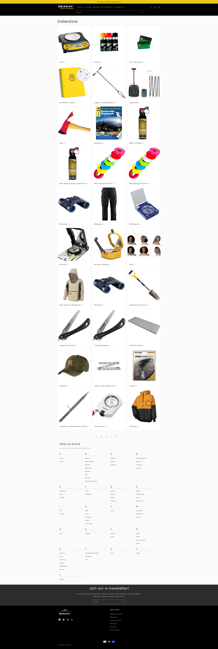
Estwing (62, 497)
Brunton (62, 264)
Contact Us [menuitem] (118, 7)
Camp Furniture (136, 345)
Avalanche (133, 103)
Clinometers (99, 426)
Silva (61, 556)
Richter (138, 537)
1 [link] (96, 437)
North (61, 533)
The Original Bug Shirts (92, 553)
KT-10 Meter (88, 524)
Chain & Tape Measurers (104, 386)
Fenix (86, 491)
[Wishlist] (151, 7)
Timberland (88, 556)
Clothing (132, 426)
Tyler (86, 560)
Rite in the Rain (140, 540)
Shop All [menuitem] (80, 7)
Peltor (112, 537)
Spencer (62, 563)
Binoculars (63, 224)
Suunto (62, 569)
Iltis (61, 510)
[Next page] (122, 437)
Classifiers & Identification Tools (72, 426)
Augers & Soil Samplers (104, 103)
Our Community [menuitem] (106, 7)
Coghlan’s (113, 465)
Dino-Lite (139, 461)
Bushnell (98, 305)
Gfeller (113, 497)
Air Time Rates (135, 62)
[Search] (142, 12)
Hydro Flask (139, 501)
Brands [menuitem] (89, 7)
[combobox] (109, 12)
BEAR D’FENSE (135, 143)
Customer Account (116, 614)
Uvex (112, 553)
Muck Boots (139, 514)
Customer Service (115, 620)
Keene (87, 514)
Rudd (137, 543)
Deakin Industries (141, 458)
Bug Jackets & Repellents (70, 305)
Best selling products (103, 183)
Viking (138, 553)
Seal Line (62, 553)
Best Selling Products (138, 183)
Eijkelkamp (63, 491)
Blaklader (98, 224)
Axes (61, 143)
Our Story (113, 627)
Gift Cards (113, 623)
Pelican (113, 533)
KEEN (86, 510)
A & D (61, 62)
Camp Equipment (101, 345)
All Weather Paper (67, 103)
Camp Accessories (67, 345)
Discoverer (139, 465)
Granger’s (113, 501)
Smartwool (63, 560)
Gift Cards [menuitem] (96, 7)
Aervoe (97, 62)
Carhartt (62, 386)
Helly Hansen (140, 494)
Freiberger (88, 494)
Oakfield (87, 533)
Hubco (138, 497)
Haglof (138, 491)
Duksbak (138, 468)
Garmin (113, 491)
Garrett (113, 494)
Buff (131, 264)
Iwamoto (62, 514)
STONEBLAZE (64, 566)
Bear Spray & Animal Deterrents (72, 183)
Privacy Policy (114, 630)
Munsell (138, 517)
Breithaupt (133, 224)
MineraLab (139, 510)
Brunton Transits (101, 264)
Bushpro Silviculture (138, 305)
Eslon (61, 494)
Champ (132, 386)
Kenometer (88, 517)
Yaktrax (62, 579)
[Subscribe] (124, 602)
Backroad (98, 143)
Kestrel (87, 520)
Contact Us (113, 617)
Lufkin (112, 510)
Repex (138, 533)
